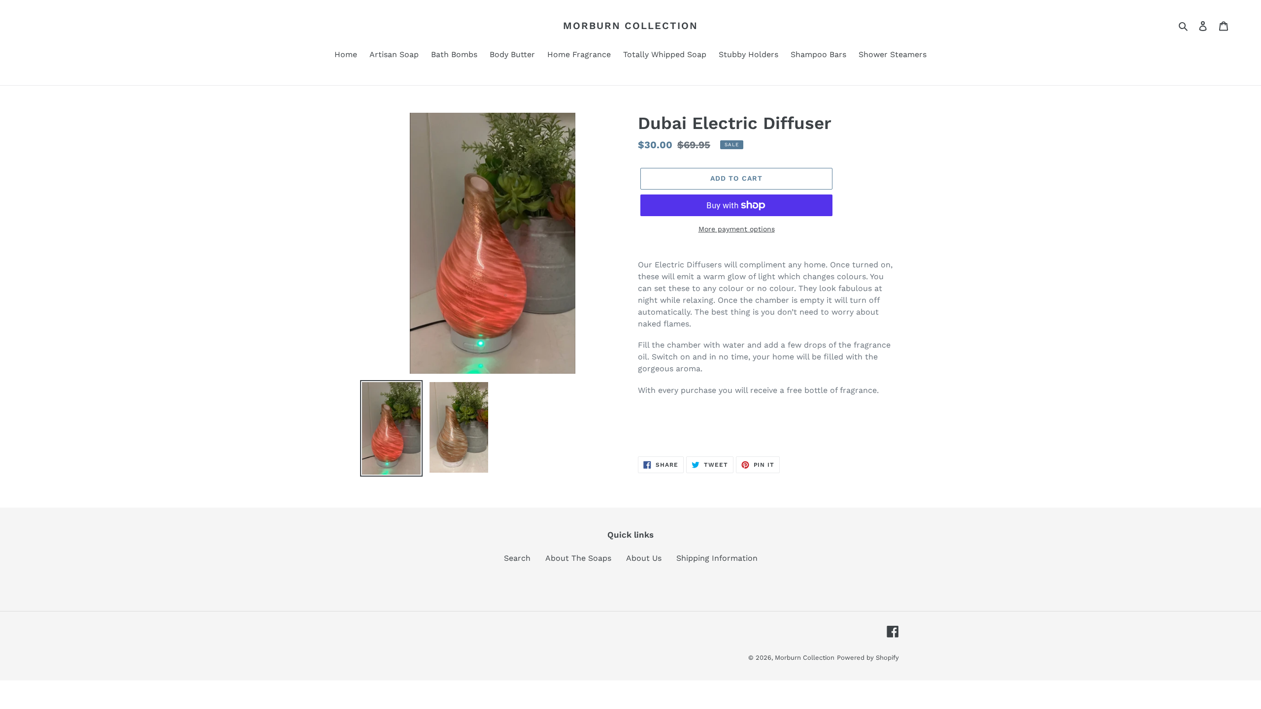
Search (517, 558)
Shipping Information (717, 558)
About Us (644, 558)
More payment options (736, 229)
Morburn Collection (630, 26)
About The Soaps (578, 558)
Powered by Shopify (868, 657)
